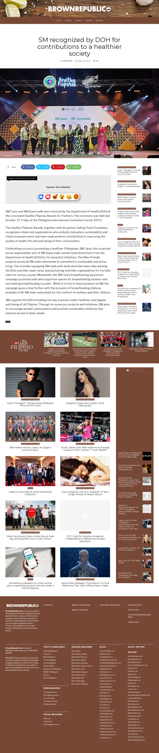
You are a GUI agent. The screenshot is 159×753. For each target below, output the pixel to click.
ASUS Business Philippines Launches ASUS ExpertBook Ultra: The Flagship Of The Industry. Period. (129, 482)
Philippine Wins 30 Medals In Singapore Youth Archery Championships (113, 352)
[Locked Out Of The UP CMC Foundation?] (147, 551)
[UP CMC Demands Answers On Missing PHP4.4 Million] (147, 496)
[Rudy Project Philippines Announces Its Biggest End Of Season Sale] (147, 456)
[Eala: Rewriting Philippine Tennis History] (141, 339)
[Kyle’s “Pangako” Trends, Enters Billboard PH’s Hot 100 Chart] (146, 170)
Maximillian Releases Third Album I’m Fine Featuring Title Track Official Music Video (127, 309)
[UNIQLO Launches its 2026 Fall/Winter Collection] (146, 228)
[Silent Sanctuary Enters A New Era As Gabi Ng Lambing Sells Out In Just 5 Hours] (146, 256)
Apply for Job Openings (81, 605)
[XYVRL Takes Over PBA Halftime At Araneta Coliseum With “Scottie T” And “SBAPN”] (146, 212)
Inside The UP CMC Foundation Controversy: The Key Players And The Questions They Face (128, 524)
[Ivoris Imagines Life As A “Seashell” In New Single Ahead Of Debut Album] (146, 242)
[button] (151, 9)
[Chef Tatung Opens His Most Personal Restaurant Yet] (147, 468)
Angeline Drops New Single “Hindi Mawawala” (129, 185)
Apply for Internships (80, 610)
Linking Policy (133, 622)
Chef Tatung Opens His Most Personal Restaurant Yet (129, 467)
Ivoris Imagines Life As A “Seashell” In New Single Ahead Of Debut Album (129, 244)
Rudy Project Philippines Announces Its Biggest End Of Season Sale (129, 455)
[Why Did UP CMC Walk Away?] (147, 564)
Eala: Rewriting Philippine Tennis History (141, 350)
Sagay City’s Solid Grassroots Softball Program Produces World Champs (56, 352)
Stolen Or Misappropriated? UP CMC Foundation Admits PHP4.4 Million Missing (128, 509)
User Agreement (135, 605)
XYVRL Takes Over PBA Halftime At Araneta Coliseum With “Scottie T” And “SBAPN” (128, 214)
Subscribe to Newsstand (110, 605)
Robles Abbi (67, 61)
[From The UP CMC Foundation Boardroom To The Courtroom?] (147, 538)
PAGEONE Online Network (127, 167)
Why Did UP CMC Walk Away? (129, 561)
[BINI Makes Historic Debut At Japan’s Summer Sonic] (146, 198)
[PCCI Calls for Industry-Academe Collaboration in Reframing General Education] (146, 272)
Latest (8, 322)
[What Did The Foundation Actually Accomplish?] (147, 576)
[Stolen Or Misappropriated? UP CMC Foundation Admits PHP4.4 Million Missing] (147, 508)
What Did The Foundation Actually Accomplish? (127, 575)
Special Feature (123, 269)
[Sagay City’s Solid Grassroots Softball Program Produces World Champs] (56, 339)
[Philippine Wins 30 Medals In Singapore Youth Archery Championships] (113, 339)
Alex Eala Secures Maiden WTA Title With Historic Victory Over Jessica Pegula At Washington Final (85, 353)
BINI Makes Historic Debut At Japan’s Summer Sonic (127, 199)
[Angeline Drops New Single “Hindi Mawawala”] (146, 184)
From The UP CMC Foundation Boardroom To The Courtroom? (129, 537)
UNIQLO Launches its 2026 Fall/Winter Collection (128, 230)
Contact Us (48, 605)
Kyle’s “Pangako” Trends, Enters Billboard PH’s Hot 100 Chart (129, 172)
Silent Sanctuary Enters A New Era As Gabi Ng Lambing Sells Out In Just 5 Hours (128, 259)
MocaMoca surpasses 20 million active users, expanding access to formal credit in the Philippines (129, 292)
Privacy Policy (133, 610)
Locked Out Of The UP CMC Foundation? (129, 549)
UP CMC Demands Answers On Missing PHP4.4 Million (127, 495)
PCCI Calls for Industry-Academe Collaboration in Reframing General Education (129, 275)
